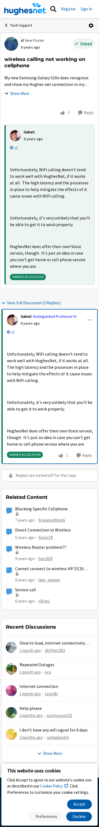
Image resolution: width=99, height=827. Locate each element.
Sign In (86, 9)
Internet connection (39, 686)
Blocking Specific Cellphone (41, 509)
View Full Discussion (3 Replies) (34, 302)
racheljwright (58, 737)
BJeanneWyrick (51, 520)
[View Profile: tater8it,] (11, 690)
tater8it (51, 693)
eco (48, 672)
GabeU (29, 132)
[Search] (53, 9)
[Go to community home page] (25, 9)
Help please (31, 708)
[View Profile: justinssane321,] (11, 712)
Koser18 (45, 537)
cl (22, 40)
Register (68, 9)
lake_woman (49, 580)
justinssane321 (59, 715)
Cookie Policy (51, 786)
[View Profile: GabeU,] (15, 135)
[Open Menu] (91, 25)
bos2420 (45, 558)
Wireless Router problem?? (40, 547)
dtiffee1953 (55, 650)
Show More (19, 93)
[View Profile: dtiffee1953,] (11, 647)
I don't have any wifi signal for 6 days (54, 730)
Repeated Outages (37, 665)
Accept (79, 804)
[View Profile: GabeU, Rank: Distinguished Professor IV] (12, 319)
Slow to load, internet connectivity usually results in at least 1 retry (52, 643)
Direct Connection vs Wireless (43, 530)
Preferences (46, 816)
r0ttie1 (44, 601)
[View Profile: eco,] (11, 668)
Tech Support (21, 25)
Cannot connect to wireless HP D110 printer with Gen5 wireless (49, 569)
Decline (79, 816)
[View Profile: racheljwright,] (11, 734)
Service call (25, 590)
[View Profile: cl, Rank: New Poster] (11, 44)
